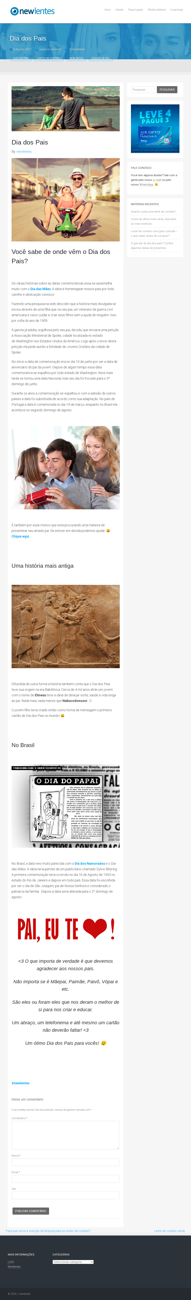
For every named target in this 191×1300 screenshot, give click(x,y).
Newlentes (14, 1266)
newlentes (76, 58)
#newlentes (20, 1083)
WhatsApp (146, 184)
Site (14, 1188)
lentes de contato (49, 58)
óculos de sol (101, 58)
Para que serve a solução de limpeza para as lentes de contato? (48, 1231)
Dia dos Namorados (90, 863)
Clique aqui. (21, 536)
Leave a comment (50, 49)
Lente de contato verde (169, 1231)
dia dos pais (21, 58)
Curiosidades (77, 49)
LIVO (11, 1262)
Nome (16, 1155)
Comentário (19, 1118)
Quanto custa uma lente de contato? (153, 211)
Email (16, 1172)
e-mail (157, 180)
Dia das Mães (40, 289)
